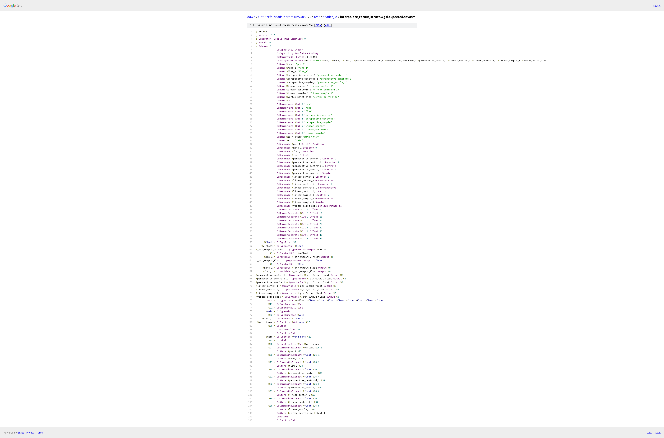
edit (328, 25)
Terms (40, 432)
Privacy (30, 432)
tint (261, 17)
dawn (251, 17)
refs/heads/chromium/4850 (287, 17)
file (318, 25)
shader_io (330, 17)
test (317, 17)
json (658, 432)
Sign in (657, 5)
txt (649, 432)
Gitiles (20, 432)
